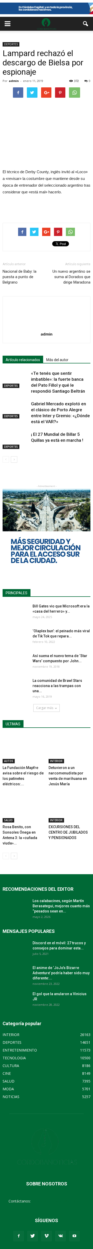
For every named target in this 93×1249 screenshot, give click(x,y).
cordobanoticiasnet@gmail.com (58, 1201)
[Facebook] (18, 1236)
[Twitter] (32, 1236)
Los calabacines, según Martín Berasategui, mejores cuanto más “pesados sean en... (61, 906)
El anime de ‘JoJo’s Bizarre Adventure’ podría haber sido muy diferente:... (61, 973)
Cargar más (44, 708)
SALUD (8, 820)
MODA (8, 1088)
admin (14, 81)
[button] (86, 24)
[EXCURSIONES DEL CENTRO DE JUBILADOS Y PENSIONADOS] (70, 808)
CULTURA (11, 1065)
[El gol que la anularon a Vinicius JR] (15, 1000)
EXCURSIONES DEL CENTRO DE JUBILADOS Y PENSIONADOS (68, 832)
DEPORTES (11, 44)
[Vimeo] (46, 1236)
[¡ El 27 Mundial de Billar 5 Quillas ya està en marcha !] (15, 440)
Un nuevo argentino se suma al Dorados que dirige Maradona (71, 277)
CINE (7, 1073)
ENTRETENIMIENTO (20, 1050)
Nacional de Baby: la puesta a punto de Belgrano (19, 277)
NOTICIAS (11, 1096)
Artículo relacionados (23, 360)
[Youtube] (74, 1236)
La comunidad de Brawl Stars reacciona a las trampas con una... (57, 686)
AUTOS (8, 761)
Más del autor (57, 360)
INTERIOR (56, 761)
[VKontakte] (60, 1236)
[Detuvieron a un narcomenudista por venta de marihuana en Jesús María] (70, 749)
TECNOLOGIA (14, 1057)
